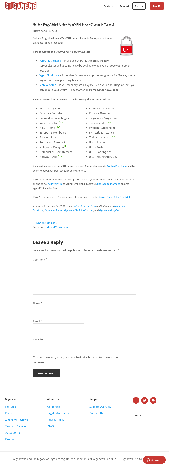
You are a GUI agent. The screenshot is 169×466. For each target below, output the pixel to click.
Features (10, 407)
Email (37, 321)
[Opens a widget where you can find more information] (154, 460)
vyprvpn (63, 227)
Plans (8, 413)
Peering (10, 439)
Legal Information (58, 413)
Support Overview (100, 407)
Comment (40, 259)
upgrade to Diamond (108, 183)
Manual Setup (47, 85)
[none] (141, 415)
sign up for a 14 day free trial (114, 197)
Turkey (48, 227)
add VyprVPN (55, 183)
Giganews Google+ (109, 210)
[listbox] (141, 415)
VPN (55, 227)
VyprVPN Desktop (50, 61)
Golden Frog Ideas (117, 166)
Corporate (53, 407)
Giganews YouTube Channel (78, 210)
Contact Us (96, 413)
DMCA (51, 426)
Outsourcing (12, 432)
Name (37, 303)
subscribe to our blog (85, 206)
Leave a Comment (46, 222)
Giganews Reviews (16, 420)
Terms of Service (15, 426)
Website (38, 339)
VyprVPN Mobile (49, 75)
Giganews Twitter (54, 210)
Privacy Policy (55, 420)
